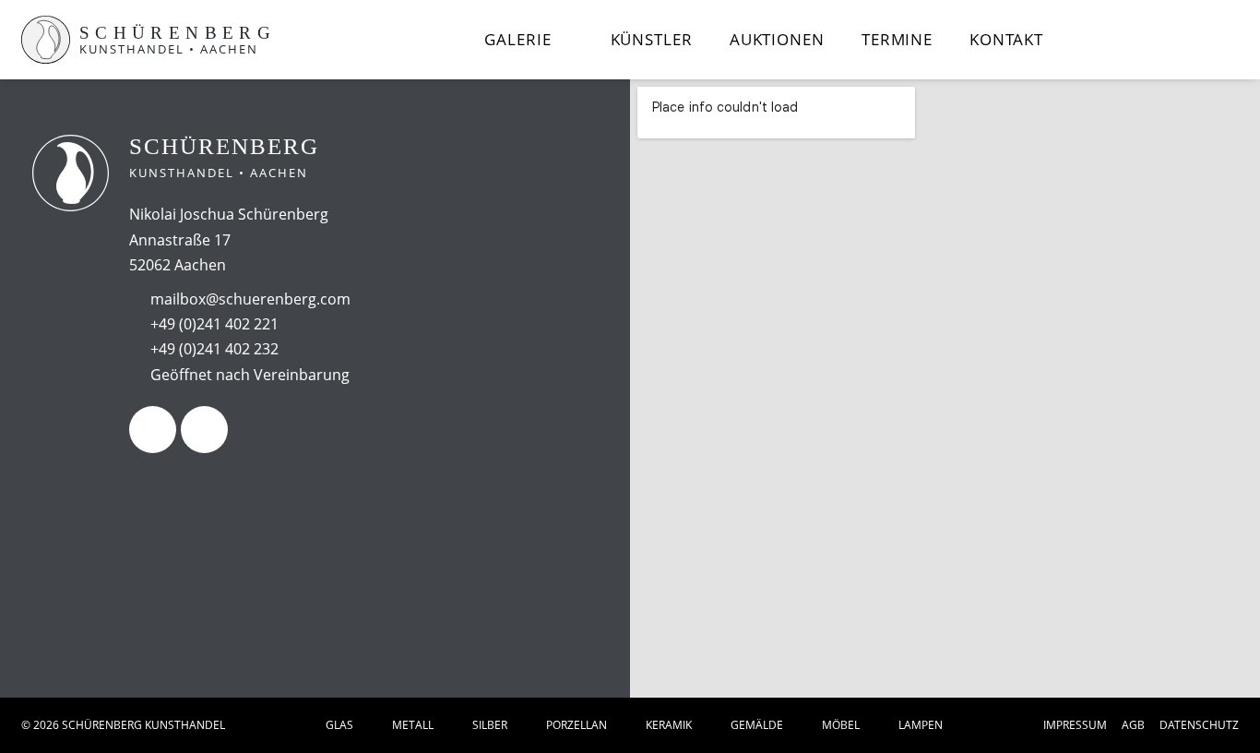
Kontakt (1005, 39)
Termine (897, 39)
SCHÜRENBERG (177, 32)
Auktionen (777, 39)
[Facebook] (152, 429)
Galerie (517, 39)
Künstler (652, 39)
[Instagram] (204, 429)
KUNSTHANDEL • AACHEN (168, 49)
